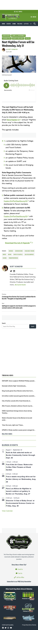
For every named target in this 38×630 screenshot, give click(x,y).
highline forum (29, 251)
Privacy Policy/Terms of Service (29, 625)
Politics (19, 24)
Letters (26, 24)
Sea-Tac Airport (29, 254)
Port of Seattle (18, 254)
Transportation (13, 258)
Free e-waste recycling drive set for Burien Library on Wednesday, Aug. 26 (21, 479)
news (4, 254)
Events (8, 24)
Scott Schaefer (12, 49)
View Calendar (7, 511)
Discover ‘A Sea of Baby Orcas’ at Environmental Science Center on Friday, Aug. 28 (20, 503)
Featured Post (7, 38)
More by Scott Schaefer (20, 285)
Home (3, 24)
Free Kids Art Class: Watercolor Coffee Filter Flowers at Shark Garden (19, 467)
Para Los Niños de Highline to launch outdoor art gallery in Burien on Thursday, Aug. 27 (18, 491)
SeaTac (5, 258)
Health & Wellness (18, 38)
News (9, 254)
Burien (11, 251)
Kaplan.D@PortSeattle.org (14, 201)
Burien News (6, 35)
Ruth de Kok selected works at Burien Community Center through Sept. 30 (20, 455)
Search (4, 323)
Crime (14, 24)
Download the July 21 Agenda (17, 243)
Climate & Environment (18, 35)
